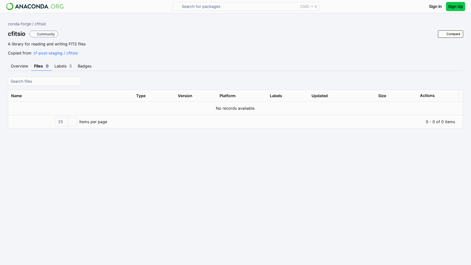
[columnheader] (70, 96)
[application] (235, 121)
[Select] (72, 122)
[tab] (19, 66)
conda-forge (19, 23)
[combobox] (238, 6)
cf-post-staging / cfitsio (55, 53)
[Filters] (458, 81)
